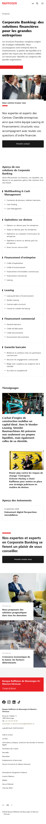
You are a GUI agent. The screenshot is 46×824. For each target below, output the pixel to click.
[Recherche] (37, 3)
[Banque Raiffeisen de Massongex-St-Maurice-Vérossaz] (9, 3)
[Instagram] (9, 702)
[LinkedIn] (14, 702)
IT (11, 805)
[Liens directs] (33, 3)
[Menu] (42, 3)
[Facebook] (4, 702)
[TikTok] (19, 702)
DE (3, 805)
